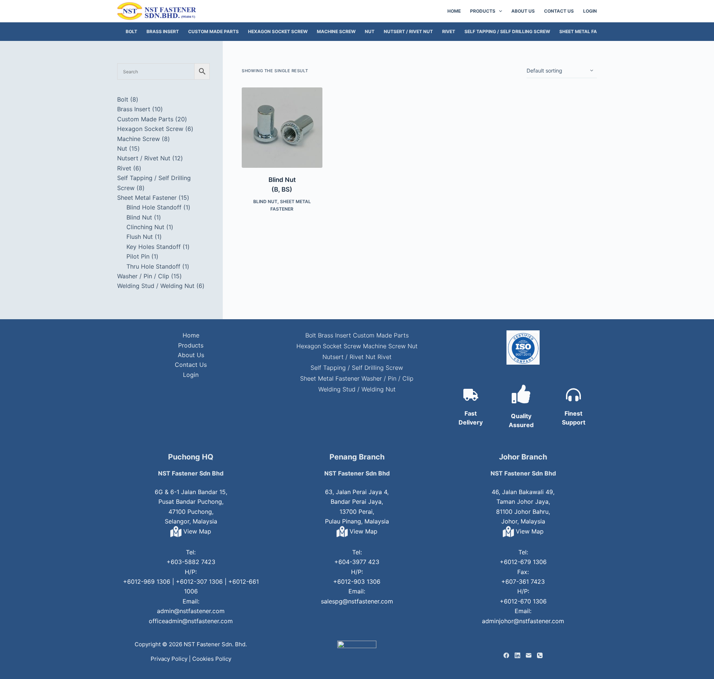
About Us (523, 11)
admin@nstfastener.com (191, 611)
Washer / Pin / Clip (387, 378)
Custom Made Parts (213, 31)
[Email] (528, 655)
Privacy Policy (169, 658)
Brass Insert (163, 31)
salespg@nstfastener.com (357, 601)
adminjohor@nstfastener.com (523, 621)
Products (482, 11)
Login (590, 11)
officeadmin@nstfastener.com (191, 621)
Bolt (131, 31)
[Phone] (540, 655)
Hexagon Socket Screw (278, 31)
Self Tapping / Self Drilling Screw (507, 31)
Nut (369, 31)
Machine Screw (336, 31)
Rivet (448, 31)
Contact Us (559, 11)
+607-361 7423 (523, 581)
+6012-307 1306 (199, 581)
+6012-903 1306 (356, 581)
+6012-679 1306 (523, 562)
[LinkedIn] (517, 655)
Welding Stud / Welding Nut (357, 389)
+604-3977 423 (356, 562)
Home (454, 11)
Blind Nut (265, 201)
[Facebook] (506, 655)
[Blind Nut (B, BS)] (282, 127)
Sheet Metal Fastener (586, 31)
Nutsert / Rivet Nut (408, 31)
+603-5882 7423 (191, 562)
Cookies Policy (211, 658)
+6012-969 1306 (146, 581)
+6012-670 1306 (523, 601)
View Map (196, 531)
